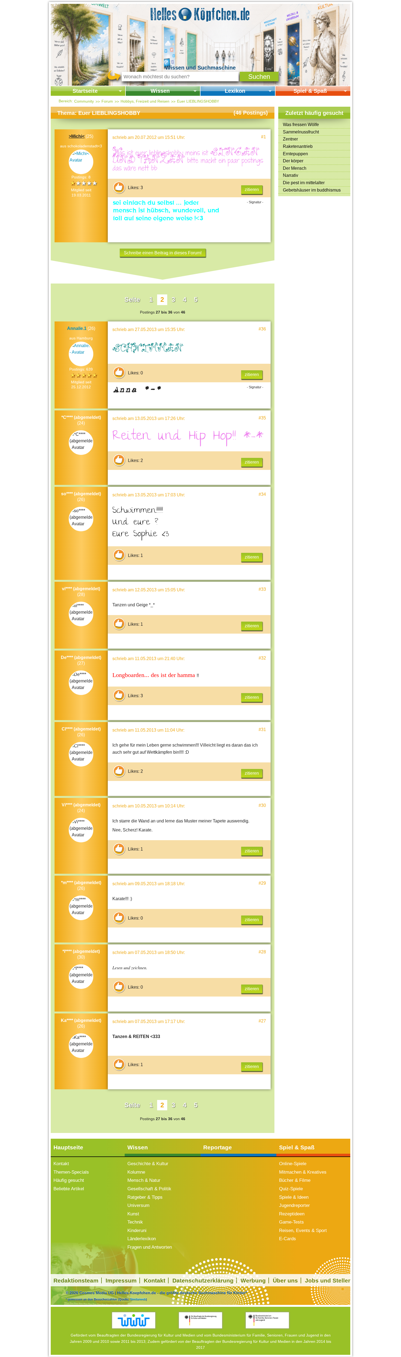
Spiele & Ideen (294, 1197)
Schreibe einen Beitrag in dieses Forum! (163, 252)
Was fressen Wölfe (301, 124)
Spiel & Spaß (310, 91)
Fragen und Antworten (149, 1247)
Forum (107, 101)
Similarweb (138, 1299)
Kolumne (136, 1172)
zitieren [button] (252, 189)
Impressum (121, 1280)
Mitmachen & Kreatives (303, 1172)
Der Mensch (294, 168)
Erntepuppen (295, 153)
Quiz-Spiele (291, 1188)
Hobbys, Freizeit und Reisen (145, 101)
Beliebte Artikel (68, 1188)
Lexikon (235, 91)
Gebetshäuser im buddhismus (312, 190)
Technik (135, 1222)
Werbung (253, 1280)
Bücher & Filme (294, 1180)
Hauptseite (68, 1147)
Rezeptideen (291, 1213)
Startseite (85, 91)
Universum (138, 1205)
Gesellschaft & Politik (149, 1188)
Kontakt (61, 1163)
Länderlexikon (141, 1238)
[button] (259, 76)
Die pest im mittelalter (304, 182)
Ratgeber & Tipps (145, 1197)
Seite (132, 299)
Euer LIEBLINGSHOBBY (198, 101)
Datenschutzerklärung (203, 1280)
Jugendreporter (294, 1205)
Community (84, 101)
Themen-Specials (71, 1172)
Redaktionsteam (75, 1280)
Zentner (290, 139)
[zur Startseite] (200, 13)
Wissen (160, 91)
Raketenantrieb (298, 146)
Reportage (217, 1147)
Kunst (133, 1213)
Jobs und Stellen (328, 1280)
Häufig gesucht (68, 1180)
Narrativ (290, 175)
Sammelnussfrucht (301, 132)
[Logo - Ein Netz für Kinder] (133, 1320)
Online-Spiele (292, 1163)
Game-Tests (291, 1222)
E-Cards (287, 1238)
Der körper (293, 161)
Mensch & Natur (143, 1180)
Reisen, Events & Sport (303, 1230)
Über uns (285, 1280)
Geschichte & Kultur (147, 1163)
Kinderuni (136, 1230)
